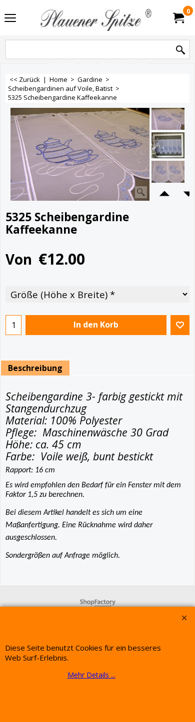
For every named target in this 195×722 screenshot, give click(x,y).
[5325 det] (168, 174)
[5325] (168, 145)
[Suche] (180, 50)
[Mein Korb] (178, 18)
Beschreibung (35, 367)
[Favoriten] (180, 325)
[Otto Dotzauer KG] (96, 17)
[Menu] (10, 18)
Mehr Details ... (92, 675)
